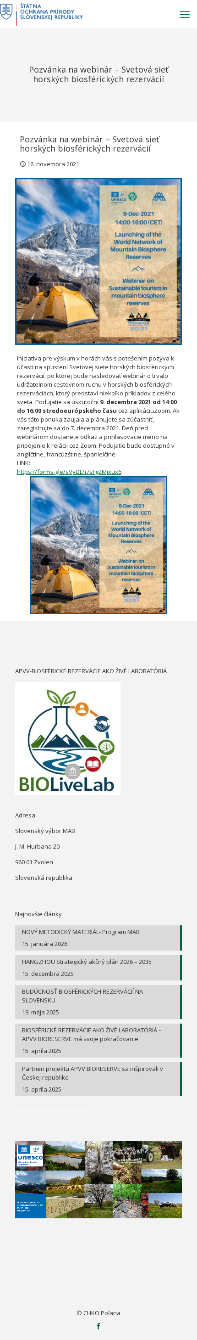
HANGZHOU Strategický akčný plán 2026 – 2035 (87, 961)
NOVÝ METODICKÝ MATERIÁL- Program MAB (81, 932)
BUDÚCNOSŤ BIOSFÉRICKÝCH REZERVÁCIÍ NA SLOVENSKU (82, 995)
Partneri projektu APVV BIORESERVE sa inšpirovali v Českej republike (92, 1072)
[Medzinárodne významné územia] (41, 13)
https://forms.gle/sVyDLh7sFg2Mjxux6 (69, 471)
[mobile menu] (184, 14)
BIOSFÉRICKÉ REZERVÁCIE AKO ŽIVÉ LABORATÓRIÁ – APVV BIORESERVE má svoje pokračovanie (92, 1034)
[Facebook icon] (98, 1325)
